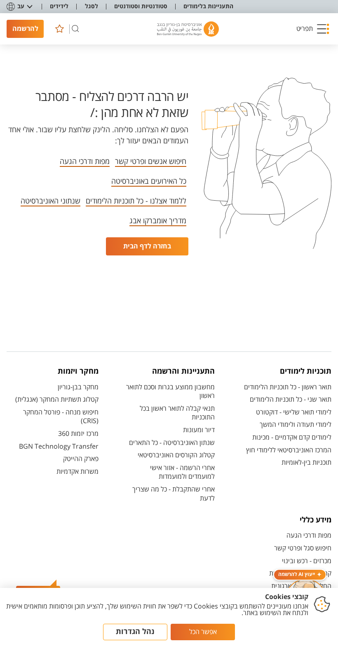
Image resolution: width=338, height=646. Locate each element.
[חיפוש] (75, 29)
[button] (312, 29)
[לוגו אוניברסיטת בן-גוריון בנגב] (188, 29)
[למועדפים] (59, 29)
